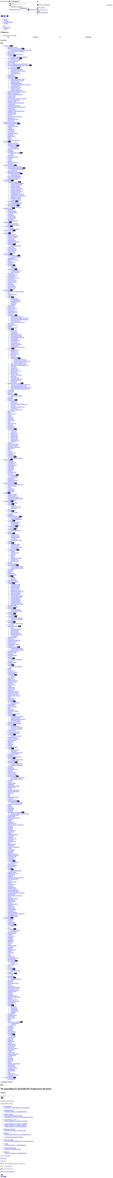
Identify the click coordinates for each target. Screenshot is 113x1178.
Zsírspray (9, 261)
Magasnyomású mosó (12, 1054)
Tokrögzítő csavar (15, 377)
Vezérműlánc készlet (12, 651)
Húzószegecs (10, 323)
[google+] (3, 1176)
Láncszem (10, 232)
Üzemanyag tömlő (12, 465)
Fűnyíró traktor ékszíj (12, 162)
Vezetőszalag (10, 215)
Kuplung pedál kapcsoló (16, 759)
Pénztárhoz (109, 5)
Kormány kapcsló (11, 612)
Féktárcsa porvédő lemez (16, 623)
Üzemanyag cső (11, 830)
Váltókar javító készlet (13, 738)
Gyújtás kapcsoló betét (13, 733)
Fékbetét (9, 572)
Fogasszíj (9, 150)
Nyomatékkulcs (11, 967)
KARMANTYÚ (8, 208)
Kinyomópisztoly (11, 933)
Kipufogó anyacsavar (12, 854)
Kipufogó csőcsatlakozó (16, 765)
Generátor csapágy (15, 82)
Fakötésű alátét (14, 333)
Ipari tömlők (7, 459)
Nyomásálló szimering (16, 202)
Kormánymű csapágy (15, 87)
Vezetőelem (10, 219)
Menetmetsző (10, 976)
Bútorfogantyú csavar (15, 370)
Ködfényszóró (14, 615)
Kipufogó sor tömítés (15, 590)
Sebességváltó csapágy (16, 83)
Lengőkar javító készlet (13, 790)
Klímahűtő (13, 579)
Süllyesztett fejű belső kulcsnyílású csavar (20, 387)
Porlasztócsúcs (11, 515)
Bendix (9, 897)
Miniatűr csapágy (11, 112)
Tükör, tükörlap (11, 698)
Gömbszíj (10, 161)
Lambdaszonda (11, 643)
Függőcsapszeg (11, 787)
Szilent (9, 543)
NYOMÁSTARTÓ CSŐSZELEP (16, 913)
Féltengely (10, 743)
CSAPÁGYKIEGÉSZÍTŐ (10, 123)
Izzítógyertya (10, 638)
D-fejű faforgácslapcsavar (19, 359)
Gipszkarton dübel (15, 301)
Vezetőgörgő (10, 75)
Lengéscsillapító (11, 565)
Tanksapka (10, 744)
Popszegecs (10, 313)
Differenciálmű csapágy (16, 90)
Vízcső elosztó (14, 512)
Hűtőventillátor (11, 884)
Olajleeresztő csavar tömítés (14, 723)
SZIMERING (7, 180)
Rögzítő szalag (11, 411)
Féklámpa (13, 505)
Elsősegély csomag (8, 1114)
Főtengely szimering (15, 187)
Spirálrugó (10, 683)
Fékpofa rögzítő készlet (16, 659)
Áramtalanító (10, 768)
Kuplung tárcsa (11, 772)
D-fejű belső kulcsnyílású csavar (18, 386)
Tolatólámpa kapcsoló (12, 711)
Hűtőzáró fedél (11, 679)
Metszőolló (10, 924)
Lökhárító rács (14, 559)
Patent (9, 697)
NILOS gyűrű (11, 132)
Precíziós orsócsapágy (16, 66)
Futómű (9, 531)
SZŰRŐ (6, 233)
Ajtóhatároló (10, 822)
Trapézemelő (13, 1008)
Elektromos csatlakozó (13, 516)
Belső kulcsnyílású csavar (14, 383)
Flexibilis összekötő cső (16, 763)
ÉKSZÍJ (6, 141)
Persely (9, 137)
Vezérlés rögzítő (11, 1045)
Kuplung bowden (14, 536)
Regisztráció (32, 9)
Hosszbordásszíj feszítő (16, 611)
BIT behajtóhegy (11, 1031)
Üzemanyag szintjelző (13, 754)
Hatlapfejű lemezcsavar (16, 316)
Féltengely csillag (11, 662)
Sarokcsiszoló (11, 1016)
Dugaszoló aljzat (14, 630)
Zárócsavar (10, 425)
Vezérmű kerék (11, 908)
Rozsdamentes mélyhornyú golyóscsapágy (21, 50)
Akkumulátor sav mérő (13, 1001)
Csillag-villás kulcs (12, 931)
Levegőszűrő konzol (12, 898)
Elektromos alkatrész (12, 626)
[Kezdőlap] (7, 16)
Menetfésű (10, 1040)
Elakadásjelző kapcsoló (16, 634)
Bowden (9, 533)
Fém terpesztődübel (15, 300)
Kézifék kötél (10, 906)
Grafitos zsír (13, 268)
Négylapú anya (14, 436)
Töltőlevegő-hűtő (11, 909)
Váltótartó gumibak (15, 718)
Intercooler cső (11, 863)
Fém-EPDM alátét (15, 340)
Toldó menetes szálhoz (16, 395)
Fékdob (9, 820)
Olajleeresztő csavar (12, 327)
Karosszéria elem (11, 550)
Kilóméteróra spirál (12, 580)
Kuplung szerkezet (12, 912)
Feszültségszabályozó (15, 629)
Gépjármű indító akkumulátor (14, 168)
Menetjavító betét (11, 423)
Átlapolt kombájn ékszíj (13, 152)
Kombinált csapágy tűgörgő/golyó (15, 111)
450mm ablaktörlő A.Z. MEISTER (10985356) (16, 1123)
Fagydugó (10, 770)
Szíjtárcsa (9, 712)
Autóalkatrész (7, 27)
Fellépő (9, 833)
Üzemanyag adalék (12, 494)
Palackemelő (13, 1009)
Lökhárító (10, 701)
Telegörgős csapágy (15, 59)
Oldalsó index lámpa (15, 507)
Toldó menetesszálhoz (13, 444)
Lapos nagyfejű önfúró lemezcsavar (19, 319)
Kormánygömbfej (15, 522)
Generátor (10, 734)
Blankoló (9, 998)
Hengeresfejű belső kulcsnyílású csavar (20, 388)
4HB (11, 154)
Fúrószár (9, 1034)
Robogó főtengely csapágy (17, 80)
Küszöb (12, 551)
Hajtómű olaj (10, 269)
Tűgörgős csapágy (12, 68)
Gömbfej (9, 520)
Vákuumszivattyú (11, 838)
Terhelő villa (10, 973)
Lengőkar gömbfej (15, 525)
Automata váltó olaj (15, 270)
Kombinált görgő (11, 114)
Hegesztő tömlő (11, 475)
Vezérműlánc (10, 700)
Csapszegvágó (11, 1052)
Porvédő (9, 562)
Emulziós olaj (10, 284)
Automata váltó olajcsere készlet (15, 877)
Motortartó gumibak (12, 563)
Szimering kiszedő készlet (13, 1063)
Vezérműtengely (11, 887)
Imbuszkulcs (10, 952)
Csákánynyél (13, 963)
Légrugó (9, 788)
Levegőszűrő (10, 239)
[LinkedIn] (4, 1176)
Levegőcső (10, 798)
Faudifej (9, 656)
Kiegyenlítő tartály (12, 706)
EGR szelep (10, 625)
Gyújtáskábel (10, 645)
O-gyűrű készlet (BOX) (13, 229)
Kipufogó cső (11, 762)
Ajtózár (9, 686)
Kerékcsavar (10, 793)
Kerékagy (10, 781)
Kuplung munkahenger (13, 890)
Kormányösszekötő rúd (13, 791)
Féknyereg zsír (11, 289)
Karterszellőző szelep (12, 891)
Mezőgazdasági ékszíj (12, 157)
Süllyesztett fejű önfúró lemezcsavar (19, 318)
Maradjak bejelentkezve (17, 7)
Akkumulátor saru (15, 175)
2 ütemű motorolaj (12, 282)
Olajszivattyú (10, 808)
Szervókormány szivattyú (13, 713)
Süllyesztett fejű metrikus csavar (18, 363)
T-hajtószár (10, 1058)
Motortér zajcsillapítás (16, 558)
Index (9, 843)
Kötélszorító (10, 418)
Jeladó (9, 748)
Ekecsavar (13, 355)
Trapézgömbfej (14, 523)
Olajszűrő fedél (11, 816)
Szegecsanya (10, 426)
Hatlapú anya (11, 400)
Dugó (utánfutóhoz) (15, 518)
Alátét (9, 329)
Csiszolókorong (11, 1070)
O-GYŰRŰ (7, 226)
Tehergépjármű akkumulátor (14, 166)
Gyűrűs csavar (14, 369)
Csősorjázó (10, 1030)
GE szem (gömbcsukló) (13, 100)
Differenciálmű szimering (16, 189)
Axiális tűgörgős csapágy (16, 69)
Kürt (8, 794)
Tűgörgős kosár (14, 72)
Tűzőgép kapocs (11, 1066)
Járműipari (10, 164)
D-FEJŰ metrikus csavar (19, 362)
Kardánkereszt (11, 687)
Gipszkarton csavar (12, 311)
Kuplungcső (10, 852)
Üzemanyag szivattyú (12, 694)
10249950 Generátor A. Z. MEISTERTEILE (15, 1111)
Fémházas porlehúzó (12, 223)
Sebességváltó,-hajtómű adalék (15, 498)
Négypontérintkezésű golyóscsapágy (16, 107)
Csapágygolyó (11, 125)
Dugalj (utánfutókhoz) (16, 519)
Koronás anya (14, 402)
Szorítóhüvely (11, 129)
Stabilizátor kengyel (15, 530)
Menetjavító (10, 980)
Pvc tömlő (10, 473)
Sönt (11, 974)
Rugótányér (10, 741)
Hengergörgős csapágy (13, 58)
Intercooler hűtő (11, 866)
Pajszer (9, 1062)
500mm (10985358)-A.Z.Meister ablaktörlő (15, 1125)
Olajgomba (10, 654)
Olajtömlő (10, 470)
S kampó (9, 451)
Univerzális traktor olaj (13, 277)
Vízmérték (10, 937)
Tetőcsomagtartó (11, 704)
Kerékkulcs (10, 940)
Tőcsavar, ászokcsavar (16, 375)
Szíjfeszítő (10, 608)
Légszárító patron (11, 248)
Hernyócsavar (14, 372)
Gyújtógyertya (11, 526)
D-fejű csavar (14, 358)
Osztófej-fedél (11, 705)
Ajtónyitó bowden (15, 537)
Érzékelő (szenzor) (12, 647)
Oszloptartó (10, 457)
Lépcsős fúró (10, 1047)
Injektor (9, 883)
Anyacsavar (10, 429)
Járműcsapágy (11, 77)
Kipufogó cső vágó (15, 970)
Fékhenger (10, 661)
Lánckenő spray (11, 262)
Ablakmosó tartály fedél (16, 802)
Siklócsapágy (10, 120)
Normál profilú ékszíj (12, 143)
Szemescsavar (11, 309)
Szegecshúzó (10, 1027)
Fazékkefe (10, 1026)
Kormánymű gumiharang (16, 618)
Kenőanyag (7, 254)
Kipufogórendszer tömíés (16, 604)
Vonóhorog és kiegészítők (13, 640)
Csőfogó (9, 1051)
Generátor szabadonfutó (13, 847)
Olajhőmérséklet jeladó (16, 752)
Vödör (9, 984)
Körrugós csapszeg (12, 308)
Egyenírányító (14, 636)
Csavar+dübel (11, 305)
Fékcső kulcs (10, 986)
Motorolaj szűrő (11, 234)
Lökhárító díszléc (14, 702)
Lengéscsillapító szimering (17, 183)
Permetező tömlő (11, 472)
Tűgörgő (9, 127)
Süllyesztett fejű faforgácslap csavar (19, 365)
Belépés (16, 1)
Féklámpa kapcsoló (12, 680)
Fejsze (9, 966)
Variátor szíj (10, 155)
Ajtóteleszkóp (11, 573)
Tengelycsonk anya (12, 325)
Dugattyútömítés (11, 216)
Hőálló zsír (13, 266)
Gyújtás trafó (10, 670)
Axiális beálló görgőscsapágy (14, 116)
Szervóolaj (10, 283)
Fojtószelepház (11, 673)
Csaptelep (13, 1024)
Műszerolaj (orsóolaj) (12, 259)
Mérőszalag (10, 941)
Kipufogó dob (11, 569)
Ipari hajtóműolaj (14, 272)
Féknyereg (10, 724)
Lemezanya (10, 398)
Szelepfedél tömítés (15, 584)
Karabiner (10, 393)
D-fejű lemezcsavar (15, 320)
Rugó (9, 869)
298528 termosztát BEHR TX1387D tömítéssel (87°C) (17, 1134)
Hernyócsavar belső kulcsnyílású (15, 291)
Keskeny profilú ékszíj (13, 148)
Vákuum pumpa (11, 783)
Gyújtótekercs (11, 858)
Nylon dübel (13, 302)
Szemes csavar (14, 373)
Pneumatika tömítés (12, 220)
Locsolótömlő (11, 463)
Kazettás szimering (15, 186)
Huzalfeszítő (10, 391)
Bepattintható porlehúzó (13, 225)
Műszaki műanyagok (9, 483)
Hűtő (9, 576)
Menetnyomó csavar (15, 380)
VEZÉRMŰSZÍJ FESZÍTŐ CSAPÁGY (20, 84)
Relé (8, 795)
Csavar (9, 348)
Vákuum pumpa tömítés (16, 595)
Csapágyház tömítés (12, 133)
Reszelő (9, 951)
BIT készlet (10, 1059)
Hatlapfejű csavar (14, 350)
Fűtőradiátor (10, 845)
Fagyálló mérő (11, 956)
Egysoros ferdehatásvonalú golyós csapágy (18, 65)
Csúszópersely (11, 104)
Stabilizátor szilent (15, 544)
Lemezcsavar (11, 315)
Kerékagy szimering (15, 190)
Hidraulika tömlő (11, 462)
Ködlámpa (10, 819)
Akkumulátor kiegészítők (10, 1147)
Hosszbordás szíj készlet (13, 644)
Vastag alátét (13, 341)
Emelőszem (13, 1006)
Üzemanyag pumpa (12, 1067)
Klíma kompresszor (12, 865)
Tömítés (9, 583)
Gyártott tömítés (11, 218)
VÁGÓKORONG (8, 1077)
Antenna (9, 848)
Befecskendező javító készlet (14, 895)
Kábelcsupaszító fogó (12, 1074)
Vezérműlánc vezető (12, 915)
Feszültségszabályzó (12, 747)
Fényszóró (10, 613)
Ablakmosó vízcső (12, 477)
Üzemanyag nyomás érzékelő (14, 804)
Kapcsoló (10, 758)
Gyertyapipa (10, 859)
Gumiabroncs (10, 836)
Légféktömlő (10, 468)
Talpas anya (13, 401)
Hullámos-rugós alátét (16, 344)
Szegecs (9, 415)
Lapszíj (9, 159)
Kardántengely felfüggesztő (14, 756)
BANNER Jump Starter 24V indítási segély (15, 1130)
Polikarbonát (10, 491)
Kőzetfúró (13, 1036)
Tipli (8, 450)
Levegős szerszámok (12, 958)
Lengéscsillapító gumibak (16, 568)
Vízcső (9, 511)
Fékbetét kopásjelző (15, 633)
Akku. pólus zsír (11, 287)
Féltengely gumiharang (13, 581)
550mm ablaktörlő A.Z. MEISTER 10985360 (15, 1126)
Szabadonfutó (11, 108)
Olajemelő (10, 938)
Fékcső (9, 509)
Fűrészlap (10, 920)
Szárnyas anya (11, 420)
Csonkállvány (11, 911)
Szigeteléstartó (14, 298)
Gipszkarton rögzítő (12, 445)
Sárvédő (12, 556)
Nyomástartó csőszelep (16, 666)
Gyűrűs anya (13, 408)
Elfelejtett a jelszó (15, 9)
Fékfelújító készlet (12, 655)
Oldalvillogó (10, 831)
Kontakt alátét (14, 338)
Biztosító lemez (11, 136)
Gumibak (10, 715)
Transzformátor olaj (12, 275)
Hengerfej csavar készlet (13, 722)
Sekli (8, 422)
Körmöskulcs (10, 1049)
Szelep (9, 665)
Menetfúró (10, 977)
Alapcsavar (13, 366)
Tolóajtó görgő (11, 688)
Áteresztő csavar (14, 357)
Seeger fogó (10, 1038)
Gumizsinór (10, 227)
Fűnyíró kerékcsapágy (13, 119)
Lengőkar (10, 541)
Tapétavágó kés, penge (13, 990)
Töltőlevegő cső (11, 730)
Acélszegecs (10, 419)
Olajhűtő (12, 577)
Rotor (9, 708)
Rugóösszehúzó (11, 1044)
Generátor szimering (15, 200)
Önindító (9, 745)
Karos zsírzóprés (11, 1002)
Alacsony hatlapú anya (16, 409)
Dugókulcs (10, 929)
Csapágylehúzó (11, 922)
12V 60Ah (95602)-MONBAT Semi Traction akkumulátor (18, 1141)
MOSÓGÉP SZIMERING (14, 204)
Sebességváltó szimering (16, 191)
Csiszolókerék (11, 1033)
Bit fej (9, 944)
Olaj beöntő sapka (12, 740)
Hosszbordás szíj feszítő (16, 779)
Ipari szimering (11, 201)
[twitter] (1, 1176)
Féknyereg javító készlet (16, 727)
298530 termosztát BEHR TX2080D (13, 1137)
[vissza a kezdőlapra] (4, 26)
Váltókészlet (10, 784)
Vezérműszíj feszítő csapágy (17, 777)
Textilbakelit (10, 488)
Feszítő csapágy (11, 776)
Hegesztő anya (11, 427)
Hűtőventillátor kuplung (13, 818)
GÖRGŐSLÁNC (8, 230)
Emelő (9, 1005)
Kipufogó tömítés (11, 652)
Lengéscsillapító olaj (15, 257)
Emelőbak (13, 1012)
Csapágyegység (11, 97)
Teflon (9, 487)
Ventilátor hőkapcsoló (12, 797)
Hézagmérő (10, 1004)
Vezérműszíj (10, 151)
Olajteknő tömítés (14, 587)
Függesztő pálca (11, 455)
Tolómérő (10, 992)
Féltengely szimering (15, 198)
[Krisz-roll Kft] (4, 1)
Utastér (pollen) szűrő (12, 236)
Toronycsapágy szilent (16, 547)
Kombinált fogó (11, 959)
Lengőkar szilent (14, 545)
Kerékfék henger (11, 872)
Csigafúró (10, 972)
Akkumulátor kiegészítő (13, 173)
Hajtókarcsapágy (11, 844)
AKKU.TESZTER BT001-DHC (12, 1149)
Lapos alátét (13, 332)
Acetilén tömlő (14, 476)
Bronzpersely (10, 118)
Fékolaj (12, 676)
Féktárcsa (10, 622)
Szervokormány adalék (13, 497)
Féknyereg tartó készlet (16, 729)
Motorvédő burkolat (12, 916)
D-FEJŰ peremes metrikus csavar (21, 361)
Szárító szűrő (10, 247)
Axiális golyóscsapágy (13, 61)
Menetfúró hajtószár (15, 979)
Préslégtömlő (10, 479)
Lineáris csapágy (11, 96)
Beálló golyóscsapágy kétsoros (15, 54)
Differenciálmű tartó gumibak (17, 719)
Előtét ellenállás (14, 631)
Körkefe (9, 1042)
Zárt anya (13, 405)
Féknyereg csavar (11, 823)
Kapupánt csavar (14, 354)
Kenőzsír (10, 265)
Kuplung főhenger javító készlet (15, 824)
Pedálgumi (10, 876)
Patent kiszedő (11, 1065)
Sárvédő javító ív (14, 552)
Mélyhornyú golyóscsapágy (14, 48)
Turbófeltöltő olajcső (12, 834)
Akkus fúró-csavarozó (13, 988)
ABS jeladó (10, 677)
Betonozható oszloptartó (16, 458)
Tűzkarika (10, 826)
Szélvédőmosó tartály (12, 879)
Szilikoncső (10, 469)
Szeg (8, 293)
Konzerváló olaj (11, 286)
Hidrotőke (10, 905)
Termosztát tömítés (15, 586)
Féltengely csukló (11, 575)
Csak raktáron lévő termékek (9, 35)
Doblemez (13, 554)
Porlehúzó (6, 222)
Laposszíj (9, 158)
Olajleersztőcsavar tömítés (17, 591)
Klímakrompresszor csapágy (17, 79)
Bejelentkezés (24, 8)
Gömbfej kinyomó (12, 1015)
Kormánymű (10, 690)
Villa (8, 927)
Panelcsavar (13, 382)
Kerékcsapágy (11, 52)
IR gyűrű (9, 115)
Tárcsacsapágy (11, 62)
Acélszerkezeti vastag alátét (17, 337)
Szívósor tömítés (14, 588)
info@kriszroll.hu (44, 12)
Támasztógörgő (11, 76)
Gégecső (9, 902)
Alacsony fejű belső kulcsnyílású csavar (20, 384)
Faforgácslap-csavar (12, 312)
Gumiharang (10, 616)
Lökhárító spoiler (14, 561)
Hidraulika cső (11, 899)
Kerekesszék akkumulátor (13, 177)
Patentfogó (10, 1061)
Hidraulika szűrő (11, 240)
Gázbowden (13, 538)
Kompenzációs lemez (12, 126)
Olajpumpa (10, 994)
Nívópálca (10, 780)
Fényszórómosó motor (13, 815)
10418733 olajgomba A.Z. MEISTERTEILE (15, 1153)
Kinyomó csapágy (12, 773)
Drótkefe (9, 948)
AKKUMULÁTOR (9, 165)
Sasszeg (9, 295)
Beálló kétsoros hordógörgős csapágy (16, 91)
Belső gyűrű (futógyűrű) (13, 140)
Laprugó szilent (14, 548)
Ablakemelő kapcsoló (12, 691)
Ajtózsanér (10, 837)
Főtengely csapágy (15, 89)
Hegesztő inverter (11, 991)
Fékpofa (9, 658)
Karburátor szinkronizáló (13, 997)
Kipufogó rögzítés (12, 637)
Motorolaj (10, 264)
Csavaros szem (11, 452)
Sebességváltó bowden (16, 540)
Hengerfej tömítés (15, 594)
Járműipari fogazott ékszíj (13, 144)
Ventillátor (10, 829)
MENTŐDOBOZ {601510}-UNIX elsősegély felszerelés (18, 1117)
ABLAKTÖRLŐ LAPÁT (10, 1119)
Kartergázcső (10, 755)
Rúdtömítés (10, 209)
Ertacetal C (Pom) (12, 486)
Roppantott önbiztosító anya (17, 407)
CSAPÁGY (7, 46)
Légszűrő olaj (10, 279)
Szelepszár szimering (15, 197)
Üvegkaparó (10, 1073)
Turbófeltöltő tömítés (15, 600)
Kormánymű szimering (16, 184)
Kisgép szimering (12, 205)
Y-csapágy (10, 55)
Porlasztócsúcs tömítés (16, 602)
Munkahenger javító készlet (14, 812)
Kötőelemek (7, 290)
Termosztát (10, 570)
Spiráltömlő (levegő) (12, 480)
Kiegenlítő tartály (11, 841)
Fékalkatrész (10, 675)
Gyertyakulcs (10, 1013)
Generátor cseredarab (15, 736)
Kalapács (9, 942)
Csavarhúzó (10, 947)
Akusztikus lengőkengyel (13, 447)
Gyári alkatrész (11, 849)
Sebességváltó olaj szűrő (13, 241)
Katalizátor (10, 827)
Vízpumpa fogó (11, 1037)
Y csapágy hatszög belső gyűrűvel (18, 57)
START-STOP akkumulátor (17, 169)
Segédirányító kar (11, 881)
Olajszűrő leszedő (11, 945)
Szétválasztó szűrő (12, 250)
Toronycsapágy (11, 684)
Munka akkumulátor (12, 170)
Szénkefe (10, 861)
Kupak (9, 669)
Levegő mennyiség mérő (13, 731)
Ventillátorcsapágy (12, 888)
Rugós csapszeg (11, 413)
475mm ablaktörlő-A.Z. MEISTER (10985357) (16, 1121)
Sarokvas (9, 416)
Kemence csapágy (12, 101)
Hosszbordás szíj (11, 145)
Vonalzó (9, 1056)
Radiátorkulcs (11, 1069)
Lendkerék (10, 811)
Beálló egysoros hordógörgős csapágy (16, 98)
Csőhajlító (10, 1029)
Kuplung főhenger (12, 774)
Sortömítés (10, 214)
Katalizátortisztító (11, 500)
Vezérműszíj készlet (12, 641)
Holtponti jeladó (14, 749)
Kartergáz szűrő (11, 252)
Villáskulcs (10, 919)
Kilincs (12, 555)
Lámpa (9, 504)
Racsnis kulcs (10, 936)
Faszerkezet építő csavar (16, 379)
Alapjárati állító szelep (13, 761)
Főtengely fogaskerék (12, 855)
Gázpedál (9, 886)
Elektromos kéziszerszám (13, 987)
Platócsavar (13, 376)
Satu (8, 1072)
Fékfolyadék (10, 273)
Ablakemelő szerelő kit (13, 693)
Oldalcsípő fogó (11, 949)
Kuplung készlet (11, 620)
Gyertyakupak (14, 527)
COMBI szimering (15, 193)
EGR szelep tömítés (15, 593)
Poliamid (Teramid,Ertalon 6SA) (15, 484)
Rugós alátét (13, 330)
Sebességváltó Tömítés (16, 597)
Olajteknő (10, 766)
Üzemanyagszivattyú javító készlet (16, 893)
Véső (8, 1020)
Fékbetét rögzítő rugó (15, 870)
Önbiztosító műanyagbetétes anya (18, 404)
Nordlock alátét (14, 345)
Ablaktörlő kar (11, 874)
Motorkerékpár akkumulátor (14, 172)
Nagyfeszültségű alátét (16, 336)
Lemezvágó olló (11, 1055)
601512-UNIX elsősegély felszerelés (13, 1115)
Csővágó (9, 969)
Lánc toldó (10, 397)
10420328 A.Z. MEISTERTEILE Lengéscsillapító (16, 1107)
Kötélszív (9, 443)
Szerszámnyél (11, 961)
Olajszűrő (10, 244)
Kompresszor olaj (11, 280)
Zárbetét (9, 668)
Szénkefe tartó (14, 862)
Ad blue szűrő (11, 251)
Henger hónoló (11, 1017)
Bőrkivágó (10, 981)
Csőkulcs (9, 934)
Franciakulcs (10, 965)
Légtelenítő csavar (12, 294)
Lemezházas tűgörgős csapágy (18, 71)
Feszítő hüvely (11, 307)
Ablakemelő (10, 809)
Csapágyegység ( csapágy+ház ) (11, 122)
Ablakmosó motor (12, 681)
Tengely (9, 139)
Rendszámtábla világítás (13, 786)
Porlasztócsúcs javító (12, 873)
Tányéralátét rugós (15, 343)
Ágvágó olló (10, 923)
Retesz (9, 412)
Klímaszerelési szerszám (13, 1022)
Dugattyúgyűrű (11, 894)
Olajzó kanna (10, 1041)
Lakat (9, 954)
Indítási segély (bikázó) (9, 1129)
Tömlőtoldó (10, 390)
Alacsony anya (14, 438)
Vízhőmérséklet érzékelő (16, 648)
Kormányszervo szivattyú (13, 695)
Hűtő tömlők (10, 466)
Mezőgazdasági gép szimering (18, 195)
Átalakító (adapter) (12, 999)
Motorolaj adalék (11, 495)
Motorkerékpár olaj (12, 255)
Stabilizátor (10, 529)
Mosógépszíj (13, 147)
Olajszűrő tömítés (14, 598)
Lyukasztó (10, 1076)
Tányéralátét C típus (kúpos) (17, 347)
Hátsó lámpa (13, 508)
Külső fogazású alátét (15, 334)
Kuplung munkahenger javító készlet (19, 813)
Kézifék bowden (14, 534)
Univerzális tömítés (12, 212)
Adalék (6, 493)
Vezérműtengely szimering (17, 194)
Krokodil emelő (14, 1011)
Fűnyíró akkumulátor (12, 179)
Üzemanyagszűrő (11, 237)
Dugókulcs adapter (15, 930)
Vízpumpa (10, 513)
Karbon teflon (11, 490)
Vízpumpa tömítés (15, 601)
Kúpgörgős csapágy (12, 47)
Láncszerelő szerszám (12, 983)
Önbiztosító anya (14, 440)
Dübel (9, 297)
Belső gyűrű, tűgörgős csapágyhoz (16, 51)
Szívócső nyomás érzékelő (17, 650)
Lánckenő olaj (11, 276)
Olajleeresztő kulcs (12, 995)
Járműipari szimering (12, 182)
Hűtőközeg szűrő (11, 243)
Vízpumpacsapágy (15, 86)
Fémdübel (13, 304)
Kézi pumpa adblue (12, 1048)
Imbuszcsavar (14, 351)
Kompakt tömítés (11, 211)
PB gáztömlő (10, 482)
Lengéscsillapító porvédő (16, 566)
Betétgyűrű (10, 134)
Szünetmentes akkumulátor (14, 176)
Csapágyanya (10, 130)
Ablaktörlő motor (11, 856)
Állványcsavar (14, 352)
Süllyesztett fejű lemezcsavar (17, 322)
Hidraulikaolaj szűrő (15, 245)
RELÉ (12, 627)
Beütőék (9, 326)
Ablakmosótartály (12, 801)
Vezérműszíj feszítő (15, 609)
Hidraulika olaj (11, 258)
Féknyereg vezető (15, 726)
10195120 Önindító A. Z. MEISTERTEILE (15, 1145)
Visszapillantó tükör (12, 502)
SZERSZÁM (7, 918)
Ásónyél (12, 962)
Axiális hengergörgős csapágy (14, 94)
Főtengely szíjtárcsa (12, 672)
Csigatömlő (10, 461)
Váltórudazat (10, 709)
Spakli (9, 1019)
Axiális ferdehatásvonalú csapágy (15, 102)
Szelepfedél (10, 851)
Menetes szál (10, 394)
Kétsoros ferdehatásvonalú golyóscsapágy (17, 64)
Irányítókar (10, 840)
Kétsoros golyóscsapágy (13, 93)
